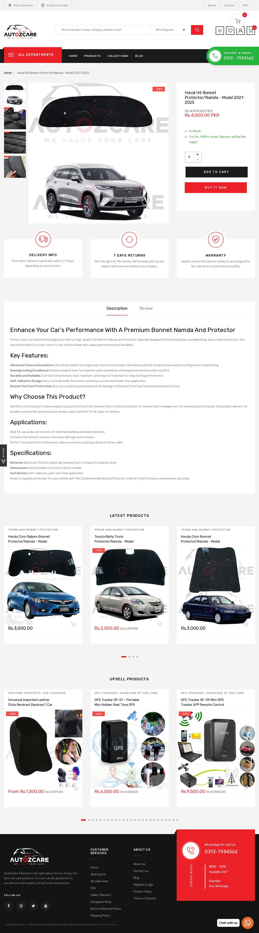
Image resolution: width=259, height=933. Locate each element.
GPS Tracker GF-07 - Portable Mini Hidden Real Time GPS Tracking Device (116, 704)
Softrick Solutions (107, 924)
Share (3, 452)
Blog (139, 55)
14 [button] (135, 820)
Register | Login (143, 884)
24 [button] (173, 820)
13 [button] (131, 820)
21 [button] (162, 820)
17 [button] (146, 820)
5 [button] (100, 820)
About (212, 5)
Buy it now (216, 187)
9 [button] (116, 820)
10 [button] (119, 820)
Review (146, 308)
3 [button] (133, 656)
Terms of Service (145, 898)
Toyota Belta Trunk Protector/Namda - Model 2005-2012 (114, 541)
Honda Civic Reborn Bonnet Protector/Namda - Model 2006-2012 (29, 541)
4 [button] (137, 656)
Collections (118, 55)
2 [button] (129, 656)
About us (139, 864)
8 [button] (112, 820)
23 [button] (169, 820)
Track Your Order (57, 5)
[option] (98, 153)
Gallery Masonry (100, 895)
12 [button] (127, 820)
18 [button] (150, 820)
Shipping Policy (100, 915)
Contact (229, 5)
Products (92, 55)
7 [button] (108, 820)
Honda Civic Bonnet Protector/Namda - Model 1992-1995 (200, 541)
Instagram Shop (100, 902)
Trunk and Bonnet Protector (33, 529)
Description (116, 308)
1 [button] (123, 656)
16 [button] (142, 820)
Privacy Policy (143, 891)
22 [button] (166, 820)
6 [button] (104, 820)
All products (98, 874)
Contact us (141, 871)
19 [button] (154, 820)
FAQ (93, 888)
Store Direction (23, 5)
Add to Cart (216, 172)
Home (73, 55)
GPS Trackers (106, 692)
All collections (99, 881)
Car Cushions (54, 692)
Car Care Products (24, 692)
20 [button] (158, 820)
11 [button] (123, 820)
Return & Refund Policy (105, 909)
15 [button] (139, 820)
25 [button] (177, 820)
